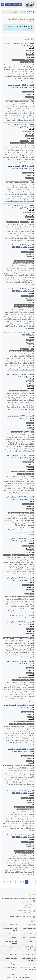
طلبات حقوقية (29, 55)
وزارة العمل (32, 941)
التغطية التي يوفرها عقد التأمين (16, 513)
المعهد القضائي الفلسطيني (28, 937)
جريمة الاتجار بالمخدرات (17, 432)
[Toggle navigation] (2, 4)
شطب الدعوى (7, 638)
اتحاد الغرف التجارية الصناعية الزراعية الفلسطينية (30, 949)
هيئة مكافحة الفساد (11, 934)
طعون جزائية (30, 344)
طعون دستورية (29, 760)
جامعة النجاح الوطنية (11, 958)
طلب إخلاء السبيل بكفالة (13, 221)
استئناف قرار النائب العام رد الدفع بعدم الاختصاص (21, 351)
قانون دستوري (29, 261)
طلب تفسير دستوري (19, 261)
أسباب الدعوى (7, 555)
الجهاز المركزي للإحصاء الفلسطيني (10, 942)
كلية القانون (32, 964)
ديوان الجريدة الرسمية (29, 928)
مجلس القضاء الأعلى (30, 924)
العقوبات (27, 432)
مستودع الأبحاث (12, 964)
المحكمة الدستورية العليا (27, 251)
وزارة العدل (14, 937)
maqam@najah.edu (16, 916)
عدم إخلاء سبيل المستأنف (13, 101)
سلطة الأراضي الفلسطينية (9, 946)
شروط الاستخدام (12, 974)
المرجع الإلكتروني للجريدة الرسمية (10, 929)
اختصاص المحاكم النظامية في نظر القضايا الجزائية (21, 723)
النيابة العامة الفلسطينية (29, 934)
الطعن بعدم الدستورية (19, 765)
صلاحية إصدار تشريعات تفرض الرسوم (24, 853)
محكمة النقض (30, 50)
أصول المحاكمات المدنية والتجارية (21, 59)
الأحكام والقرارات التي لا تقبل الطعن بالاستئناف (22, 143)
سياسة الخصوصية (25, 974)
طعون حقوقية (30, 633)
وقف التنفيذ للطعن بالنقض (27, 62)
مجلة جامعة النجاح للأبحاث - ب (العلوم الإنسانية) (28, 968)
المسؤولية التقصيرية (24, 677)
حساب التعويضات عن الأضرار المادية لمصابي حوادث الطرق (19, 596)
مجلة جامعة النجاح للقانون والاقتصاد (10, 968)
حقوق (32, 59)
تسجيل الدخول (17, 4)
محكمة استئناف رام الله (27, 92)
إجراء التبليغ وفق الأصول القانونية (25, 474)
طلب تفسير (30, 256)
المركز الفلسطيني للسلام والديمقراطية (29, 959)
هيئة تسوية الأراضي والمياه (28, 954)
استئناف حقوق (29, 467)
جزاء (32, 101)
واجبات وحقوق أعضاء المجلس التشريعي (23, 307)
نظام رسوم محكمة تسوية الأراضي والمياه (23, 263)
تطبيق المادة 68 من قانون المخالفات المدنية (22, 679)
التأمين (27, 513)
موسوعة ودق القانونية (11, 954)
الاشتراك (8, 4)
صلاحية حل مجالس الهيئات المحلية (25, 809)
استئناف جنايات (29, 96)
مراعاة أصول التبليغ (14, 390)
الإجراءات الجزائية (25, 101)
